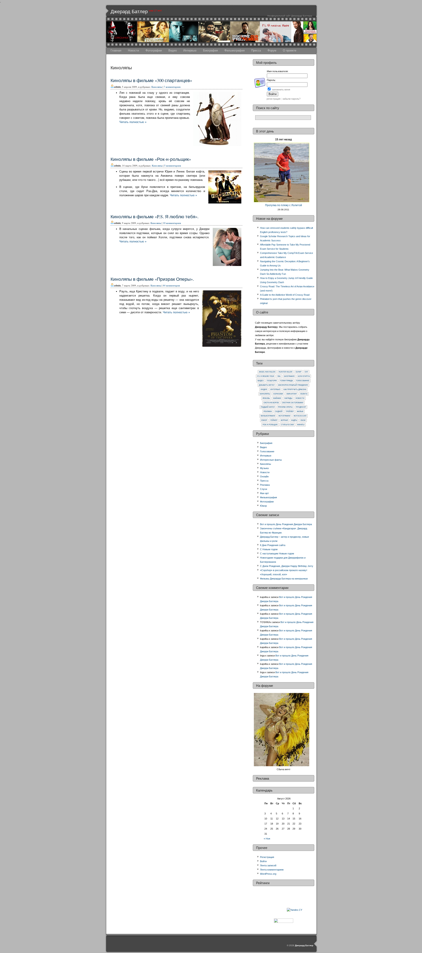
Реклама (268, 411)
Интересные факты (271, 459)
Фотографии (154, 50)
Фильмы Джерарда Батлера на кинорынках (284, 578)
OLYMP (298, 372)
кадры (294, 420)
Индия (264, 389)
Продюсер (301, 407)
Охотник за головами (292, 403)
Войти (263, 861)
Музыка (264, 468)
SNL (279, 376)
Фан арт (264, 493)
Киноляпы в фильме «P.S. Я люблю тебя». (154, 216)
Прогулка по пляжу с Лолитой (283, 205)
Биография (210, 50)
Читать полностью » (132, 122)
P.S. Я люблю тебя (265, 376)
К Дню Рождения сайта (272, 545)
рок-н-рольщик (270, 425)
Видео (172, 50)
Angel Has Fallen (267, 372)
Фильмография (234, 50)
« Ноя (267, 838)
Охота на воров (271, 403)
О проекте (289, 50)
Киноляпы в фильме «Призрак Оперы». (152, 279)
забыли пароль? (291, 98)
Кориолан (278, 394)
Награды (288, 398)
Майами (277, 398)
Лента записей (268, 865)
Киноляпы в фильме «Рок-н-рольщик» (151, 159)
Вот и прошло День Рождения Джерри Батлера (286, 524)
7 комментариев (172, 86)
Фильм (300, 411)
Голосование (302, 381)
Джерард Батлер (129, 11)
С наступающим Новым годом (277, 553)
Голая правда (286, 381)
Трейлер (290, 411)
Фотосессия (300, 416)
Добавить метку (267, 385)
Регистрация (267, 857)
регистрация (273, 98)
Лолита (303, 394)
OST (306, 372)
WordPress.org (268, 873)
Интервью (189, 50)
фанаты (300, 425)
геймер (273, 420)
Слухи (263, 489)
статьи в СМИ (287, 425)
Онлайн (264, 476)
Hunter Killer (285, 372)
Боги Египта (304, 376)
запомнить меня (281, 89)
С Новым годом (269, 549)
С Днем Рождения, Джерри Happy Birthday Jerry (286, 566)
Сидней (278, 411)
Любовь (266, 398)
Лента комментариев (272, 869)
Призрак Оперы (285, 407)
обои (303, 420)
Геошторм (272, 381)
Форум (271, 50)
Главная (116, 50)
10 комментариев (172, 223)
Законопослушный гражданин (293, 385)
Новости (133, 50)
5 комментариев (172, 165)
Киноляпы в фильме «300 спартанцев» (151, 80)
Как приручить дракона (295, 389)
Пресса (256, 50)
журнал (284, 420)
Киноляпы (156, 86)
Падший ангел (268, 407)
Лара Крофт (291, 394)
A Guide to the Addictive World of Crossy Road (284, 294)
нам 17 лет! (155, 10)
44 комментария (171, 285)
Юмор (264, 420)
